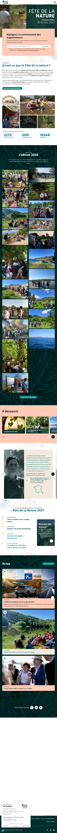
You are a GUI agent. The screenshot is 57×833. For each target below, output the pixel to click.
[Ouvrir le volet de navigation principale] (55, 2)
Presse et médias (35, 818)
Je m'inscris (45, 46)
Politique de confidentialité (48, 818)
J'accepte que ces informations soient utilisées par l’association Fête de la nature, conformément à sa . (27, 49)
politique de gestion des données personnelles (28, 50)
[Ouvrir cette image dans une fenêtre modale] (15, 178)
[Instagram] (36, 707)
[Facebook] (32, 707)
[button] (3, 437)
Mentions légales (50, 821)
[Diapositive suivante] (53, 436)
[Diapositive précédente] (49, 436)
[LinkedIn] (40, 707)
